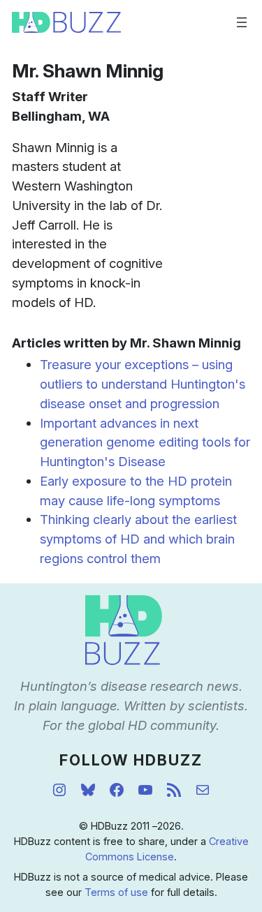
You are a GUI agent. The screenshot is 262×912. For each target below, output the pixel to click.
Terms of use (116, 892)
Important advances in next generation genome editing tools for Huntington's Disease (145, 442)
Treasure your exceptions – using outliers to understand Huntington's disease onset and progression (142, 384)
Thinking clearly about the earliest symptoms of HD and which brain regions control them (138, 538)
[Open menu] (241, 22)
